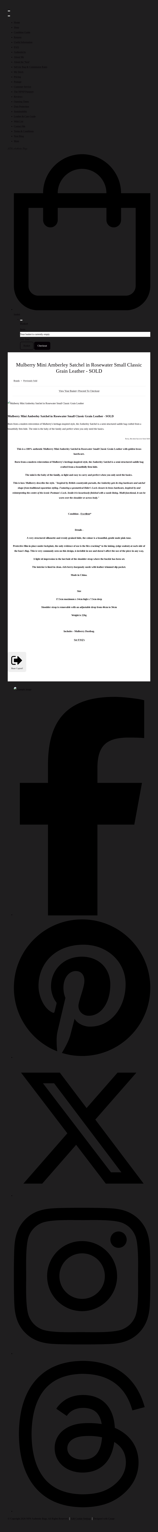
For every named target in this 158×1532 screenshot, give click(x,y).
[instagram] (82, 1353)
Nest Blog (19, 136)
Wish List (18, 121)
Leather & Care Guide (25, 116)
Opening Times (21, 101)
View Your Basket (68, 391)
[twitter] (82, 1195)
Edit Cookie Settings (81, 1518)
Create (111, 1518)
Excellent (85, 514)
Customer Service (22, 86)
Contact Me (19, 126)
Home (17, 22)
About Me (19, 57)
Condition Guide (22, 32)
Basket (26, 345)
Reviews (18, 96)
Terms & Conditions (24, 131)
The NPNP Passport (23, 91)
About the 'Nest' (22, 62)
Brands (17, 381)
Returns (17, 37)
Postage (17, 82)
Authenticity (20, 52)
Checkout (42, 345)
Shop (16, 27)
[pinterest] (82, 1057)
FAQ (16, 47)
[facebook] (82, 914)
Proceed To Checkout (88, 391)
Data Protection (21, 106)
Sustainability (20, 111)
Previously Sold (30, 381)
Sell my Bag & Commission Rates (30, 67)
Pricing (17, 77)
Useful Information (23, 42)
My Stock (18, 72)
